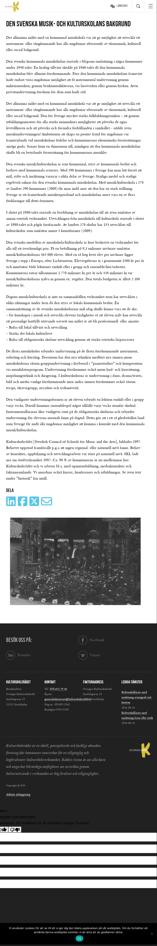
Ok (79, 938)
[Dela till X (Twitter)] (34, 504)
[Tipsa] (47, 504)
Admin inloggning (18, 794)
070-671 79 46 (58, 689)
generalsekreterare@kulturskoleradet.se (68, 699)
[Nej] (152, 934)
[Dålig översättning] (14, 830)
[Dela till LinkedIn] (11, 504)
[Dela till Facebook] (23, 504)
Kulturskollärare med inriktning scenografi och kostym (136, 697)
